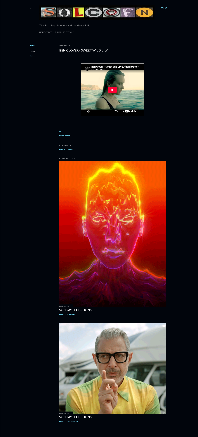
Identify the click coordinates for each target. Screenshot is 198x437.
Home (42, 32)
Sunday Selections (64, 32)
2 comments (70, 315)
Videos (49, 32)
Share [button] (32, 45)
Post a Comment (66, 149)
